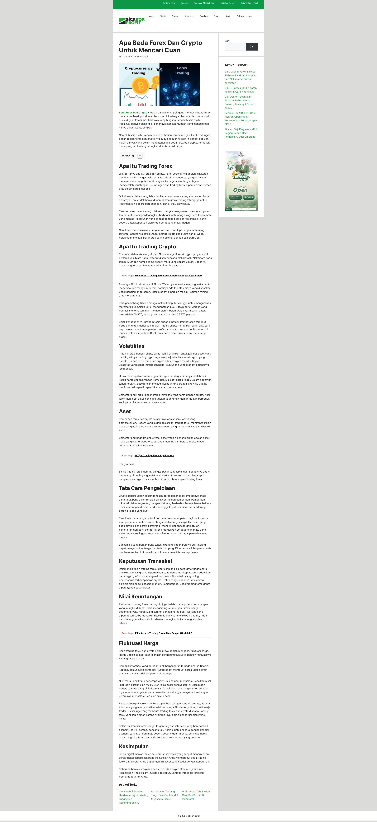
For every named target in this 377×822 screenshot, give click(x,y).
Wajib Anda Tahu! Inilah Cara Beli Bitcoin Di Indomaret (196, 795)
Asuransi (189, 16)
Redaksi (184, 3)
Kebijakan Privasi (227, 3)
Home (151, 16)
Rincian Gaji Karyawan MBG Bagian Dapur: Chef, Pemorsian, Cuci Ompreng (241, 133)
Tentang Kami (169, 3)
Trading (204, 16)
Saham (175, 16)
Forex (217, 16)
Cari (227, 40)
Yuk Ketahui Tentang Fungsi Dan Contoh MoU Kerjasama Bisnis (165, 795)
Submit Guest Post (249, 3)
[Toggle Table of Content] (138, 156)
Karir (228, 16)
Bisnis (163, 16)
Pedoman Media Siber (204, 3)
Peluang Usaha (244, 16)
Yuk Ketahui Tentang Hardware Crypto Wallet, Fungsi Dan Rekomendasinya (133, 797)
